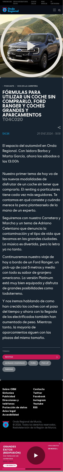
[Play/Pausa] (36, 455)
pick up (45, 363)
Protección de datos (14, 407)
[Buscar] (58, 9)
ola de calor (33, 3)
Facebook (39, 396)
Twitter (37, 392)
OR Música (52, 449)
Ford (33, 363)
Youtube (38, 403)
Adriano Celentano (15, 363)
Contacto (39, 389)
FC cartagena (55, 3)
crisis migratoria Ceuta (20, 3)
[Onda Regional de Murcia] (10, 9)
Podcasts (9, 86)
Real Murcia (44, 3)
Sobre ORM (9, 389)
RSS (35, 407)
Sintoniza (8, 392)
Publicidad (8, 396)
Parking (9, 369)
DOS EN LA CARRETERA (27, 86)
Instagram (39, 400)
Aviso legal (9, 410)
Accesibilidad (10, 414)
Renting (9, 357)
